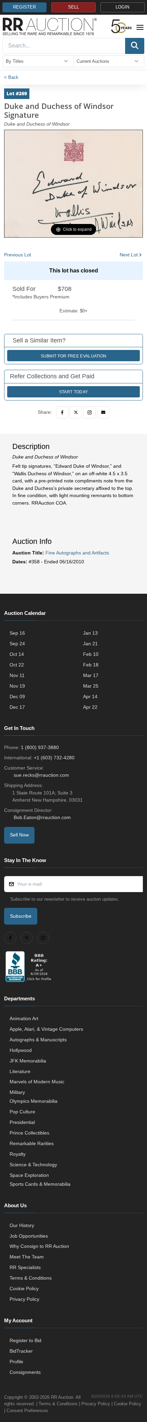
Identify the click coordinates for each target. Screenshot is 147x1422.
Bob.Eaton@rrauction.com (42, 817)
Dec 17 (17, 707)
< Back (11, 77)
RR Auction (62, 1397)
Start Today (73, 392)
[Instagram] (89, 412)
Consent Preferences (27, 1410)
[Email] (103, 412)
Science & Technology (33, 1164)
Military (17, 1092)
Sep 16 (17, 633)
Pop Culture (22, 1111)
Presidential (22, 1122)
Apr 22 (90, 707)
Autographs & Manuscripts (38, 1039)
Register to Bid (25, 1340)
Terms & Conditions (31, 1278)
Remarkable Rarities (32, 1143)
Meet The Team (27, 1256)
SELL (73, 7)
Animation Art (24, 1018)
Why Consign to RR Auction (39, 1246)
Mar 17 (90, 675)
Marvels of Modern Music (37, 1081)
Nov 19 (17, 686)
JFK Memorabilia (28, 1061)
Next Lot (129, 254)
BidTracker (21, 1351)
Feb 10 (90, 654)
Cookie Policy (24, 1288)
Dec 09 (17, 696)
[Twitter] (76, 412)
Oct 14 (17, 654)
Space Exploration (29, 1175)
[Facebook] (62, 412)
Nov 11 (17, 675)
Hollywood (21, 1050)
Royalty (18, 1154)
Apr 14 (90, 696)
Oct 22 (17, 664)
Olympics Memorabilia (33, 1101)
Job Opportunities (29, 1236)
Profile (16, 1361)
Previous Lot (17, 254)
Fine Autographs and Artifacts (77, 552)
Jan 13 (90, 633)
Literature (20, 1071)
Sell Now (19, 834)
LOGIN (122, 7)
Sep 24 (17, 643)
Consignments (25, 1372)
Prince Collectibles (29, 1133)
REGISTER (24, 7)
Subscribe (20, 916)
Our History (22, 1225)
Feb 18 (90, 664)
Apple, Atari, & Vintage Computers (46, 1029)
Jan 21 (90, 643)
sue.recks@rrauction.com (41, 775)
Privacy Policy (24, 1299)
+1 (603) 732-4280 (54, 757)
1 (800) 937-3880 (40, 747)
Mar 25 (90, 686)
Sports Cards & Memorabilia (40, 1184)
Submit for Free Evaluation (74, 356)
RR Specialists (25, 1267)
